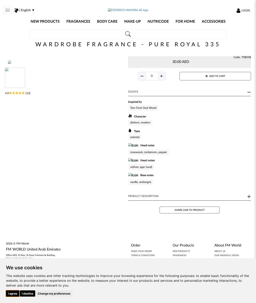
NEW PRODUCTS (45, 21)
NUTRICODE (158, 21)
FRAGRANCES (78, 21)
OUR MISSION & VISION (226, 255)
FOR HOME (185, 21)
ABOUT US (219, 251)
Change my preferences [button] (54, 293)
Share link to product (190, 210)
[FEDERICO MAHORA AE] (128, 10)
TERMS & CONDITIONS (143, 255)
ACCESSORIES (214, 21)
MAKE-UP (132, 21)
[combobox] (128, 34)
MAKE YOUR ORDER (141, 251)
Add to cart (217, 76)
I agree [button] (12, 293)
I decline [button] (27, 293)
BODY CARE (107, 21)
